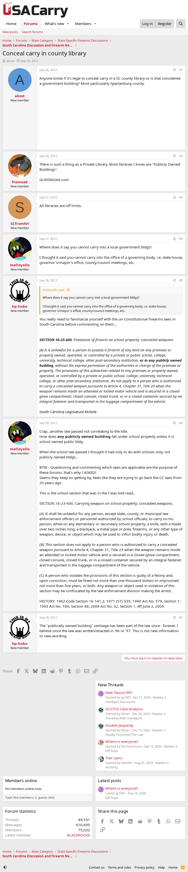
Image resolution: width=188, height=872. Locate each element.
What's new (54, 23)
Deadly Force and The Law (124, 734)
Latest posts (109, 780)
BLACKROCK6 (78, 835)
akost (10, 61)
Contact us (97, 867)
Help (161, 867)
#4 (181, 239)
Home (11, 23)
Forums (30, 23)
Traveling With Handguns (123, 718)
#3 (181, 197)
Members (83, 23)
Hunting (111, 767)
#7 (181, 617)
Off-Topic (111, 751)
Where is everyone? (121, 741)
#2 (181, 156)
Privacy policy (144, 867)
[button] (68, 23)
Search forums (32, 32)
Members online (21, 780)
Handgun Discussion (120, 702)
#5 (181, 280)
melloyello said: (54, 290)
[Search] (181, 23)
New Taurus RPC (119, 692)
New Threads (111, 685)
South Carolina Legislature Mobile (67, 411)
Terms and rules (119, 867)
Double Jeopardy (119, 725)
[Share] (174, 70)
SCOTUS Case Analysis (124, 708)
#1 (181, 70)
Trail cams (113, 757)
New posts (10, 32)
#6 (181, 423)
